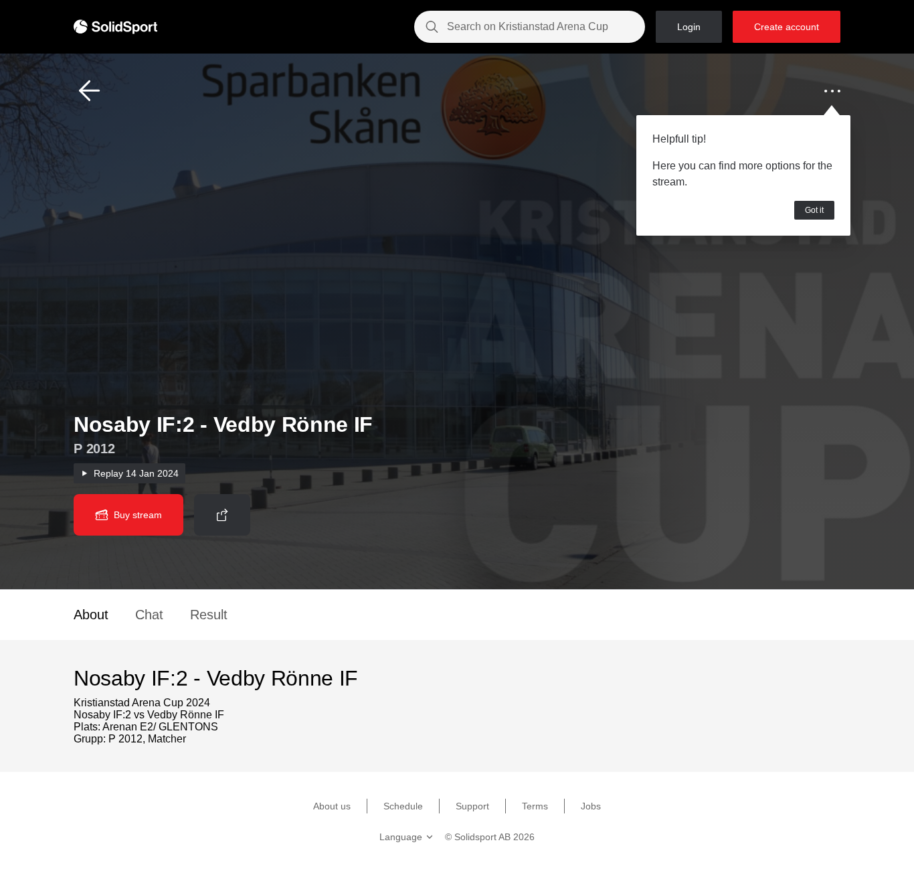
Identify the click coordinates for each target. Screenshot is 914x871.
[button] (90, 91)
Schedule (403, 806)
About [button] (91, 614)
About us (332, 806)
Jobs (591, 806)
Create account (786, 26)
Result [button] (208, 614)
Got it (814, 210)
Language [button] (400, 837)
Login (689, 26)
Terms (535, 806)
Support (472, 806)
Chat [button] (149, 614)
